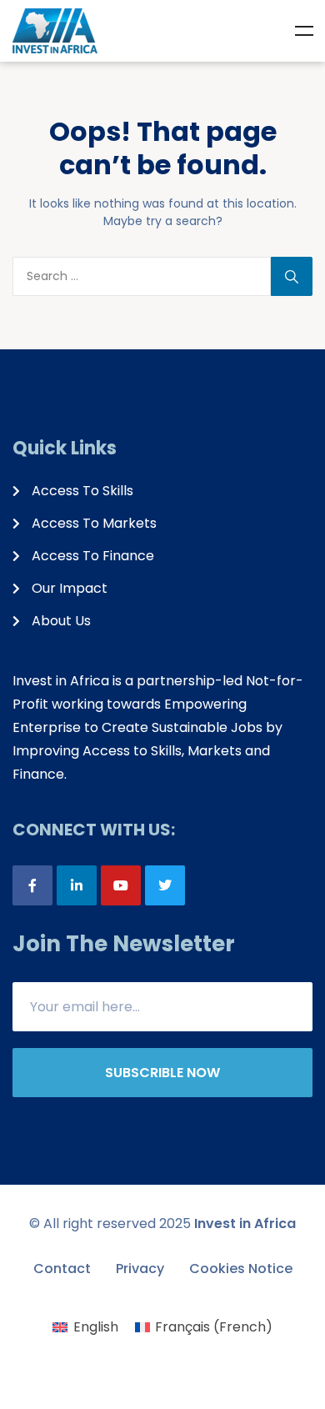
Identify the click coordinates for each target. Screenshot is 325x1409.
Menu (304, 31)
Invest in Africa (245, 1223)
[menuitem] (85, 1327)
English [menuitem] (95, 1326)
